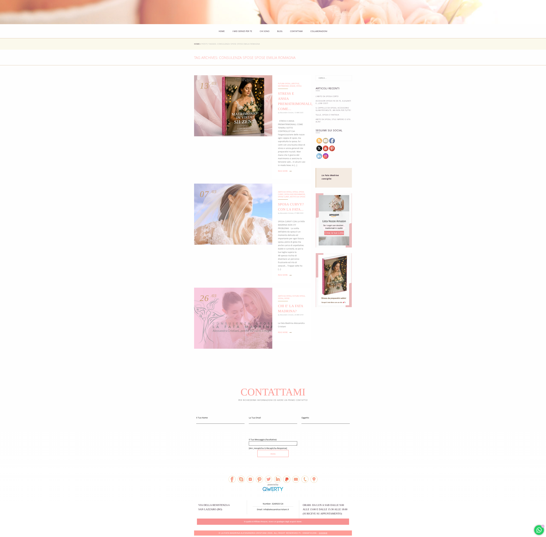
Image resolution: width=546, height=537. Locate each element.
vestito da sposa (297, 197)
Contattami (296, 31)
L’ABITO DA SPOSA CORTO (327, 96)
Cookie (323, 533)
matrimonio (283, 86)
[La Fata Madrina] (339, 13)
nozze (292, 86)
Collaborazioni (318, 31)
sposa (299, 86)
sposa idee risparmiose (294, 194)
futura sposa (284, 83)
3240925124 (277, 503)
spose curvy (283, 197)
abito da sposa (285, 192)
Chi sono (264, 31)
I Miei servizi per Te (242, 31)
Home (222, 31)
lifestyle (295, 83)
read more (283, 171)
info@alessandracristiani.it (276, 509)
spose (286, 298)
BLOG (279, 31)
